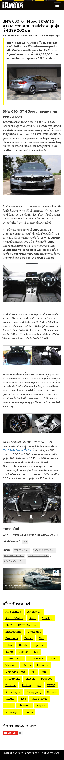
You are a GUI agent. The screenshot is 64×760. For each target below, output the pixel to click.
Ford (41, 638)
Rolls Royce (13, 692)
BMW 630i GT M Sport (44, 550)
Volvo (29, 712)
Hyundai (39, 645)
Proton (26, 685)
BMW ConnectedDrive (14, 555)
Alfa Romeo (13, 611)
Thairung (24, 705)
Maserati (11, 665)
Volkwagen (12, 712)
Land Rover (36, 658)
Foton (9, 645)
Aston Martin (14, 618)
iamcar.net (31, 753)
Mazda (27, 665)
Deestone (11, 638)
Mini (45, 672)
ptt (39, 685)
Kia (36, 651)
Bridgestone (13, 631)
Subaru (52, 692)
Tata (23, 698)
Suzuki (9, 698)
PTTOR (51, 685)
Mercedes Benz (15, 672)
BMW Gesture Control (38, 555)
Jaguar (23, 651)
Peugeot (46, 678)
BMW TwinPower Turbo (14, 561)
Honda (23, 645)
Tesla (8, 705)
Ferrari (28, 638)
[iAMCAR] (11, 5)
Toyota (41, 705)
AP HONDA (34, 611)
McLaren (42, 665)
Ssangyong (34, 692)
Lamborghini (13, 658)
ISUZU (9, 651)
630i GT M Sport (21, 550)
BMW (25, 541)
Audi (32, 618)
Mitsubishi (12, 678)
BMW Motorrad (28, 625)
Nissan (30, 678)
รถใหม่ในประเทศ (39, 35)
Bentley (47, 618)
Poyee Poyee (54, 35)
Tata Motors (39, 698)
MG (34, 672)
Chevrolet (34, 631)
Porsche (10, 685)
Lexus (53, 658)
